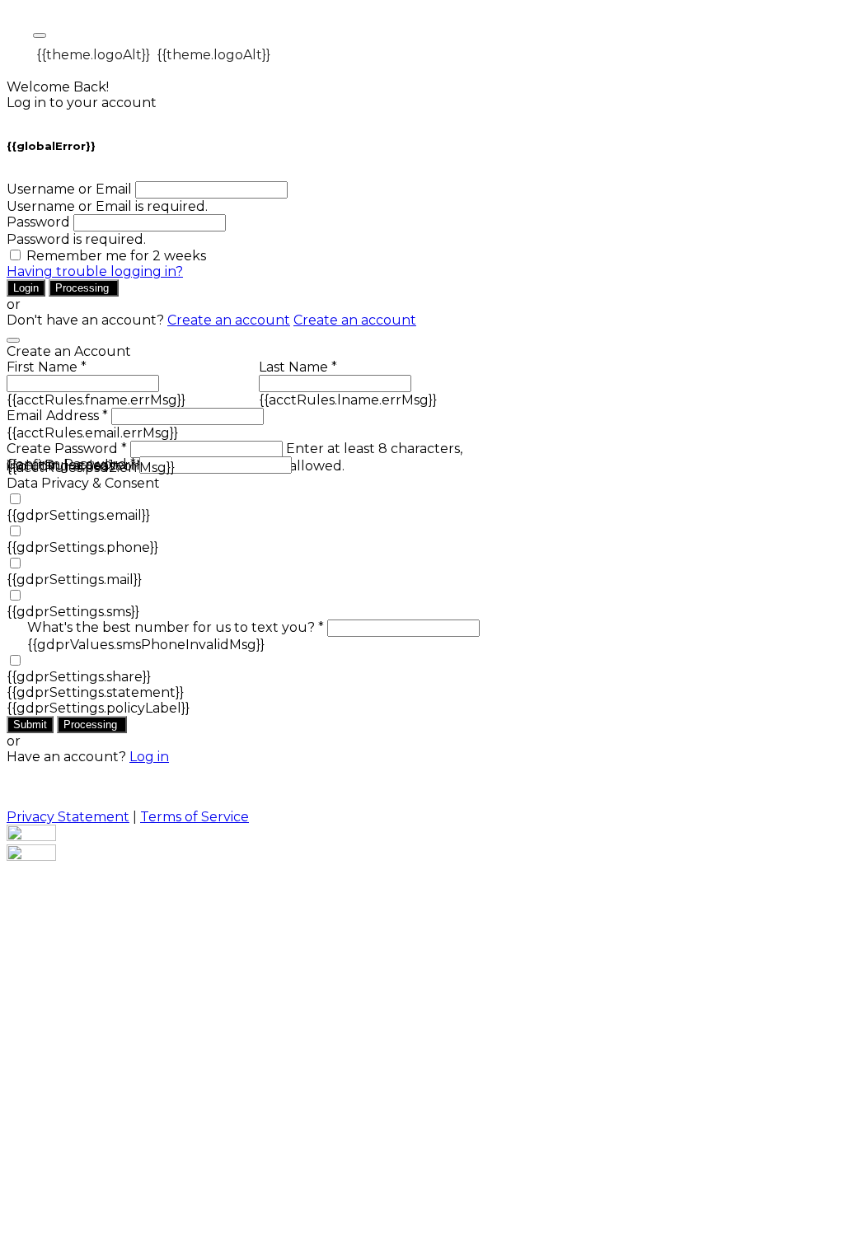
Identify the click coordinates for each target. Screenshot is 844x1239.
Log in (149, 756)
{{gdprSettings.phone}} (82, 547)
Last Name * (298, 367)
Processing (83, 288)
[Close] (13, 340)
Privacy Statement (68, 817)
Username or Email (69, 189)
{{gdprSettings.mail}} (74, 579)
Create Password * (67, 448)
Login (26, 288)
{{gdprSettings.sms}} (73, 612)
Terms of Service (194, 817)
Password (38, 222)
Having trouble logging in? (95, 271)
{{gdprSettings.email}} (78, 515)
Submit (30, 724)
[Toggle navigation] (39, 35)
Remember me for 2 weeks (116, 256)
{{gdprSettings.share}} (79, 677)
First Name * (47, 367)
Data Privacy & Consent (83, 483)
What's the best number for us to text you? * (175, 627)
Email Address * (57, 415)
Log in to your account (82, 102)
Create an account (228, 320)
